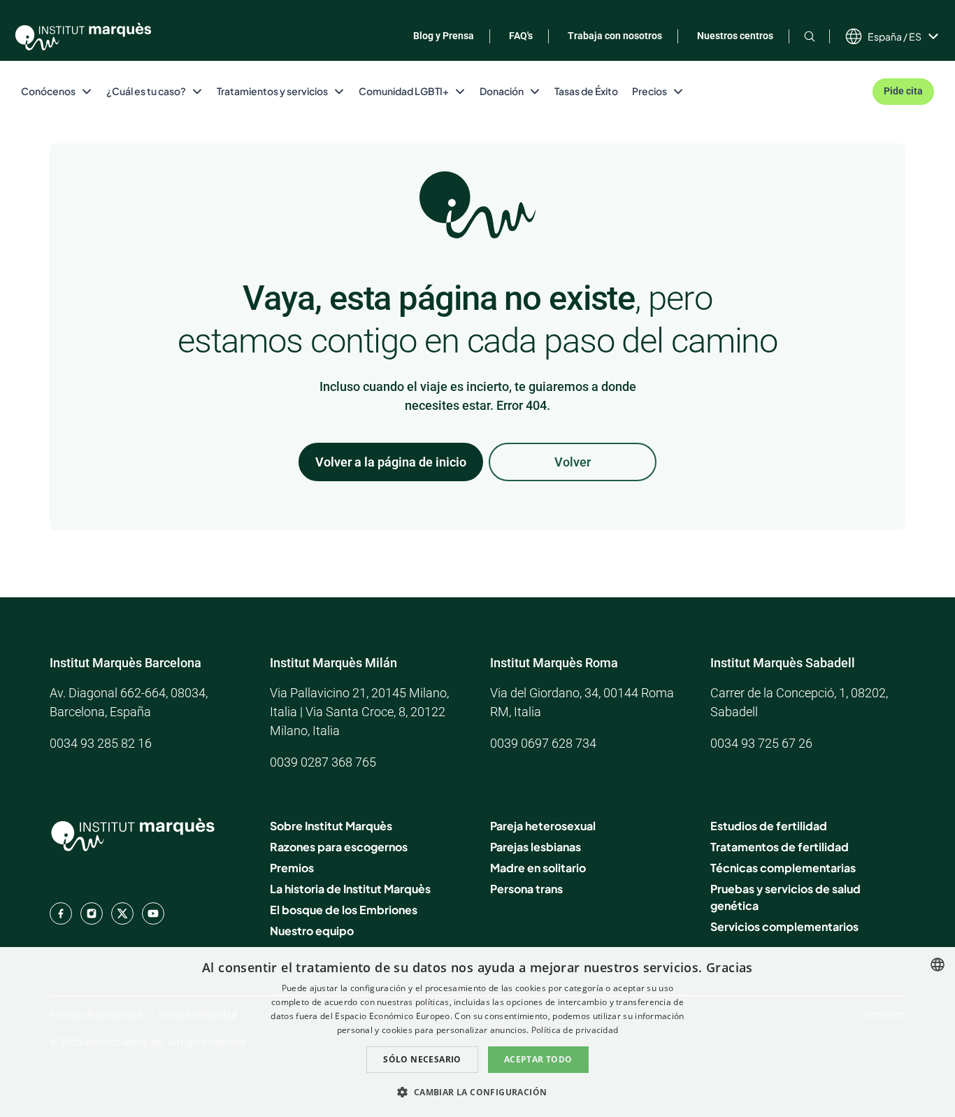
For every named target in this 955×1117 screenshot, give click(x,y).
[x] (122, 913)
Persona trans (526, 888)
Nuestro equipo (312, 930)
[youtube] (153, 913)
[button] (477, 1091)
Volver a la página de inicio (390, 462)
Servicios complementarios (784, 926)
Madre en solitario (538, 867)
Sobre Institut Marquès (331, 825)
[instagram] (91, 913)
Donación (502, 91)
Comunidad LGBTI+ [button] (404, 91)
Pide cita (903, 91)
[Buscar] (809, 36)
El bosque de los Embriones (343, 909)
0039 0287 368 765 (323, 762)
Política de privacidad (575, 1030)
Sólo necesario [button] (422, 1059)
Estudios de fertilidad (768, 825)
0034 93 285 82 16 (101, 743)
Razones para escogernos (339, 846)
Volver (572, 462)
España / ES (894, 36)
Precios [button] (649, 91)
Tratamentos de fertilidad (779, 846)
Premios (292, 867)
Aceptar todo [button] (538, 1059)
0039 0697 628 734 (543, 743)
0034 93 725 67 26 (761, 743)
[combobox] (938, 965)
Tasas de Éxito (586, 91)
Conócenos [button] (48, 91)
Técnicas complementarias (783, 867)
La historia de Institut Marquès (350, 888)
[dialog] (477, 1032)
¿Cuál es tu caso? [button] (146, 91)
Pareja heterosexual (543, 825)
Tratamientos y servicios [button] (272, 91)
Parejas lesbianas (535, 846)
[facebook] (61, 913)
